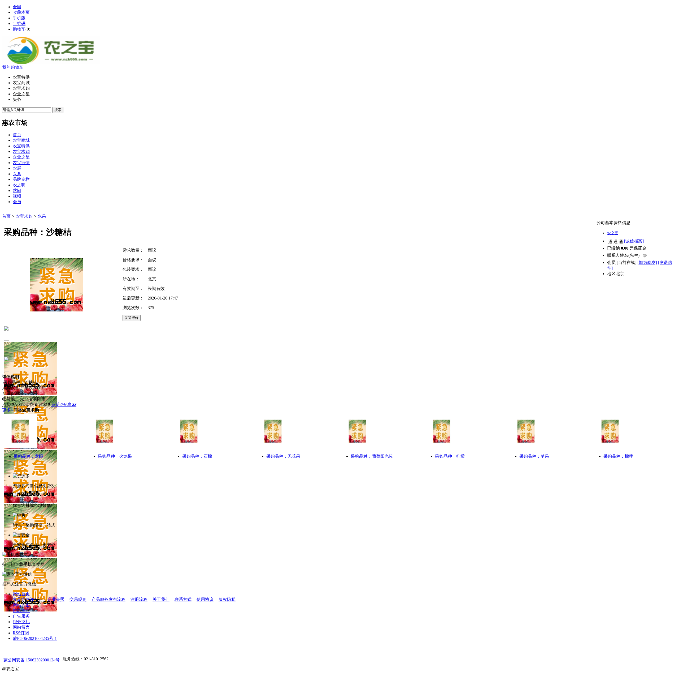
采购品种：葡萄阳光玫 (372, 456)
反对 (19, 404)
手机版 (19, 18)
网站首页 (21, 594)
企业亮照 (55, 599)
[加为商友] (647, 262)
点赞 (8, 404)
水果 (42, 216)
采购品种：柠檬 (450, 456)
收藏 (44, 404)
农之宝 (612, 233)
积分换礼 (21, 621)
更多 (8, 410)
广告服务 (21, 616)
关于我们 (161, 599)
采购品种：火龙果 (115, 456)
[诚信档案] (634, 241)
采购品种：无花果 (283, 456)
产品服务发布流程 (108, 599)
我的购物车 (12, 67)
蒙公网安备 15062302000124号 (31, 660)
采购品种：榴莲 (618, 456)
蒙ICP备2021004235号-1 (35, 638)
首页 (6, 216)
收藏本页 (21, 12)
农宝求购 (24, 216)
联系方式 (183, 599)
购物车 (19, 29)
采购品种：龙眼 (28, 456)
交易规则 (77, 599)
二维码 (19, 23)
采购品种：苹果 (534, 456)
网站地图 (21, 605)
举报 (31, 404)
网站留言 (21, 627)
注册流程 (138, 599)
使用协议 (205, 599)
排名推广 (21, 610)
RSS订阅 (21, 633)
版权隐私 (227, 599)
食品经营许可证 (27, 599)
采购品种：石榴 (197, 456)
